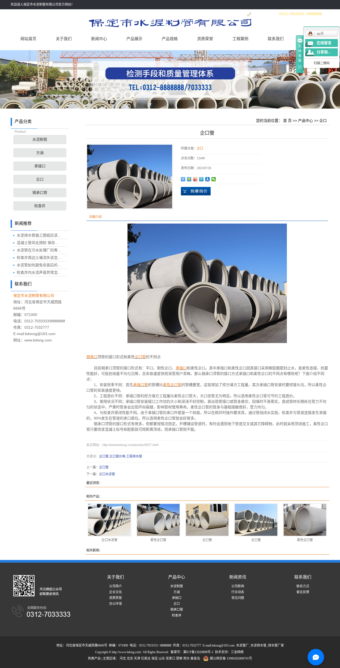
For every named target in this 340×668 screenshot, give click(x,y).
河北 (123, 658)
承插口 (39, 166)
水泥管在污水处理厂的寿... (39, 250)
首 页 (287, 120)
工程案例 (240, 38)
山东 (162, 658)
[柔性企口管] (158, 519)
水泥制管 (39, 140)
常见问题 (237, 598)
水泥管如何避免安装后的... (39, 265)
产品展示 (134, 38)
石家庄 (146, 658)
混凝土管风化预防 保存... (37, 243)
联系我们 (276, 38)
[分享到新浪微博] (195, 179)
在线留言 (324, 43)
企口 (40, 179)
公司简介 (115, 586)
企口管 (104, 456)
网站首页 (28, 38)
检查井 (39, 206)
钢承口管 (39, 193)
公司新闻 (237, 586)
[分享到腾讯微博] (201, 179)
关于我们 (64, 38)
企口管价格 (117, 456)
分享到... (324, 52)
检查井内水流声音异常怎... (39, 272)
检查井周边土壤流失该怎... (39, 257)
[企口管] (207, 519)
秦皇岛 (195, 658)
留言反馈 (302, 592)
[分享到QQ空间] (189, 179)
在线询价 (196, 191)
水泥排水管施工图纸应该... (39, 235)
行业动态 (237, 592)
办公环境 (115, 604)
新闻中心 (99, 38)
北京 (130, 658)
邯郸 (179, 658)
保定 (154, 658)
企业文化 (115, 592)
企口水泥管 (107, 474)
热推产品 (94, 658)
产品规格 (170, 38)
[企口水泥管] (109, 519)
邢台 (186, 658)
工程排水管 (134, 456)
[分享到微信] (213, 179)
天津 (137, 658)
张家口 (170, 658)
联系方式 (302, 586)
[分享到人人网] (207, 179)
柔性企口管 (158, 540)
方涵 (40, 153)
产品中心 (305, 120)
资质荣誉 (205, 38)
